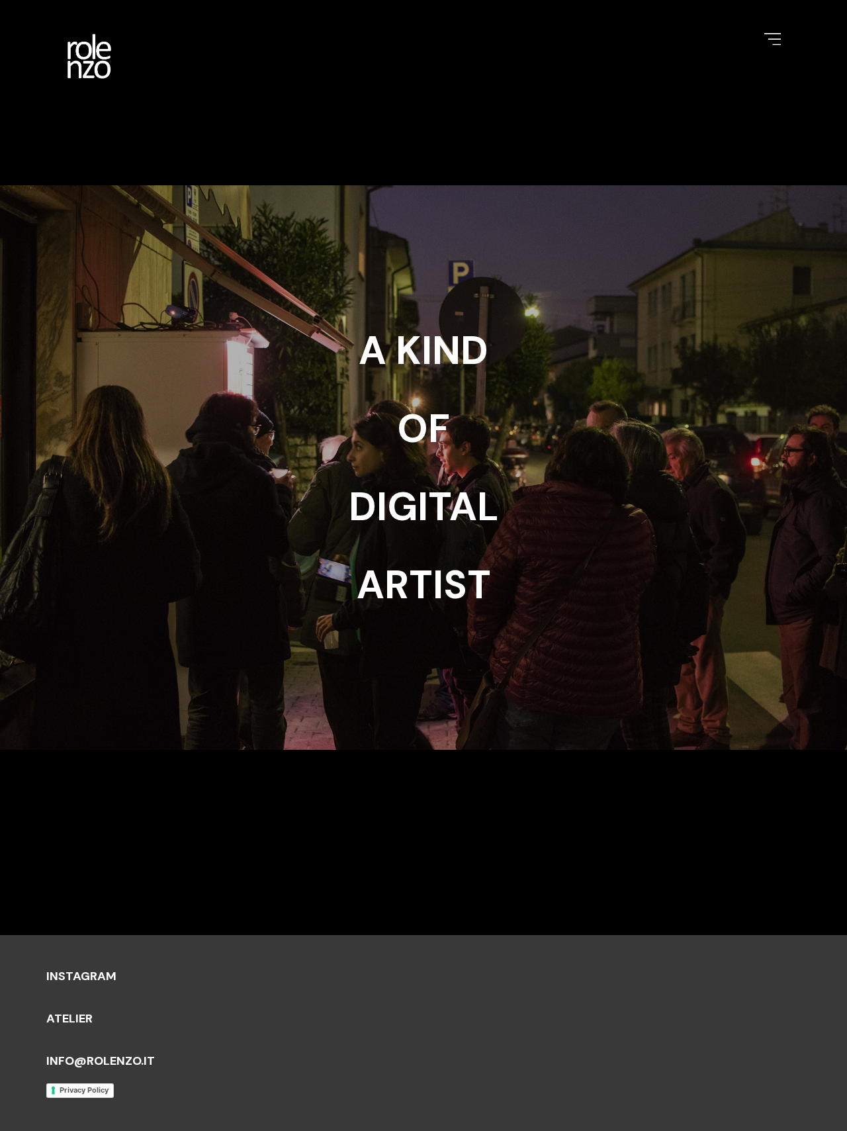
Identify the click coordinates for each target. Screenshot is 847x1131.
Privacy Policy (84, 1090)
